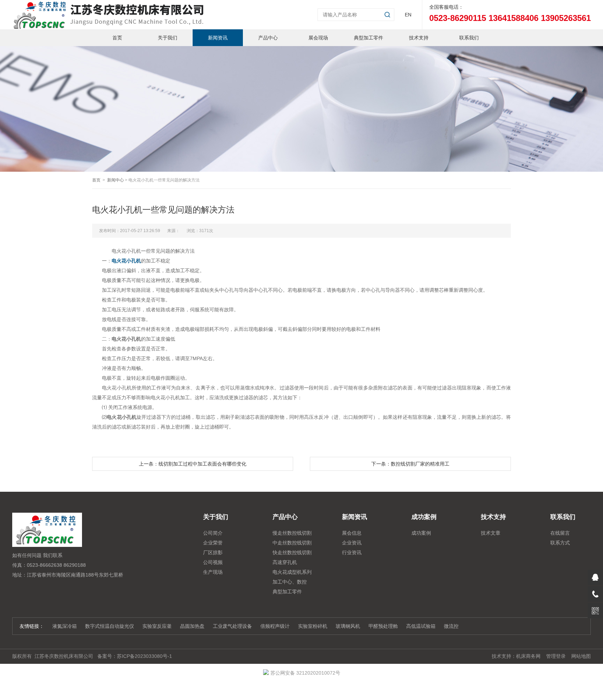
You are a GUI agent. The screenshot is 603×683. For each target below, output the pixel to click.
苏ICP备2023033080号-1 (144, 656)
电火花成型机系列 (292, 572)
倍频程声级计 (275, 626)
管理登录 (556, 656)
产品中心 (268, 37)
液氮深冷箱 (64, 626)
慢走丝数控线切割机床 (292, 534)
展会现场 (318, 37)
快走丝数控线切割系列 (292, 553)
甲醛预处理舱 (383, 626)
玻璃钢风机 (348, 626)
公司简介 (213, 533)
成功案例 (421, 533)
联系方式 (560, 542)
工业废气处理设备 (232, 626)
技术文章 (490, 533)
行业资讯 (352, 552)
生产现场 (213, 572)
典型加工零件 (368, 37)
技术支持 (419, 37)
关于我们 (167, 37)
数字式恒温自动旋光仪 (109, 626)
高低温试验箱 (421, 626)
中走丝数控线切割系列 (292, 544)
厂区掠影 (213, 552)
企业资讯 (352, 542)
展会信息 (352, 533)
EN (408, 14)
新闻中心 (115, 180)
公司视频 (213, 562)
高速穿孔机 (285, 562)
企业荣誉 (213, 542)
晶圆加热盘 (192, 626)
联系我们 (469, 37)
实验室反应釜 (157, 626)
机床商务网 (528, 656)
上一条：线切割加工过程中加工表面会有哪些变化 (192, 464)
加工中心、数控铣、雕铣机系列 (290, 583)
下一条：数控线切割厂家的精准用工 (410, 464)
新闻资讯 (218, 37)
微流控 (451, 626)
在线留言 (560, 533)
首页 (117, 37)
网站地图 (581, 656)
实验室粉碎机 (312, 626)
